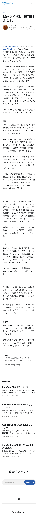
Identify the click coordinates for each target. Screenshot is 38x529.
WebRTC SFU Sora (10, 46)
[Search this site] (31, 3)
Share (30, 27)
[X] (19, 499)
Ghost (23, 512)
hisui (4, 12)
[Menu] (35, 3)
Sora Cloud (7, 49)
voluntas (12, 25)
